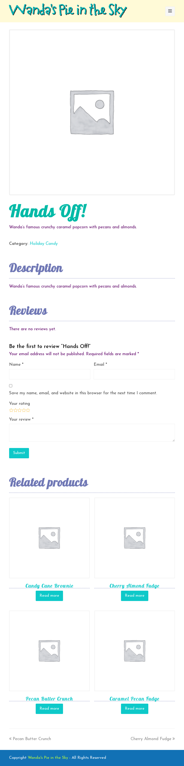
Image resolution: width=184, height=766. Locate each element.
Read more (49, 596)
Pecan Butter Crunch (32, 739)
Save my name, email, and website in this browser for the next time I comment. (83, 393)
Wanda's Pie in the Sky (67, 11)
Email (100, 365)
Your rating (19, 404)
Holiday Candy (44, 244)
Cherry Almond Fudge (151, 739)
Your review (21, 420)
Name (16, 365)
